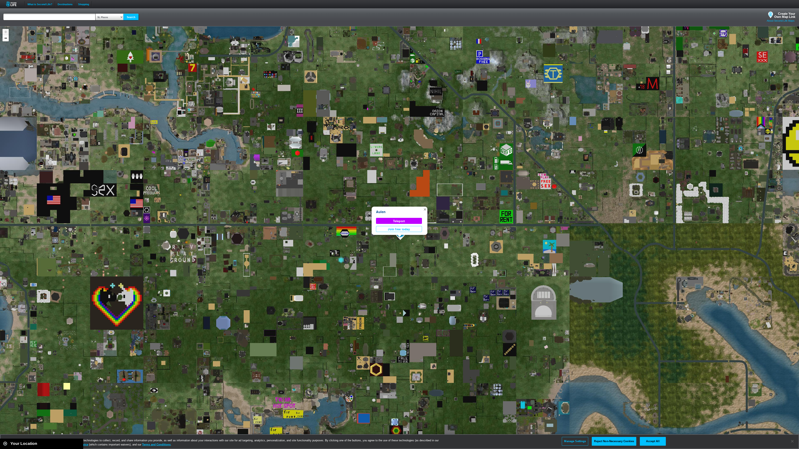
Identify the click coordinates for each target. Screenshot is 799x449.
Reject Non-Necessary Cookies (614, 441)
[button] (424, 209)
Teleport (399, 221)
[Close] (792, 441)
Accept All (652, 441)
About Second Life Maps (780, 20)
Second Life (13, 4)
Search (131, 17)
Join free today (399, 229)
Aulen (381, 211)
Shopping (83, 4)
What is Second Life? (39, 4)
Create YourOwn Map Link (784, 15)
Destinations (65, 4)
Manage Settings (575, 441)
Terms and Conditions (156, 444)
